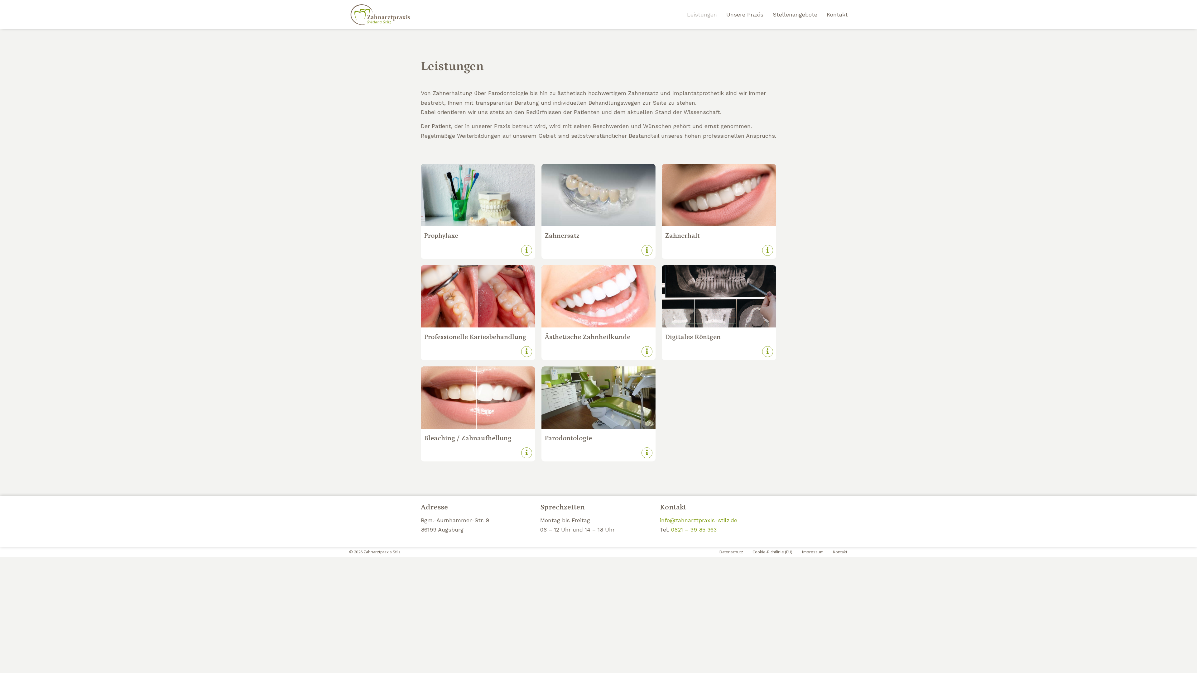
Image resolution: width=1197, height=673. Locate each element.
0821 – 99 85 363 (694, 529)
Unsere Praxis (744, 14)
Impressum (813, 552)
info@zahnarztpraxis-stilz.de (698, 520)
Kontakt (837, 14)
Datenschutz (731, 552)
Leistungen (702, 14)
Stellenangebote (795, 14)
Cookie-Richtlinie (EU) (772, 552)
